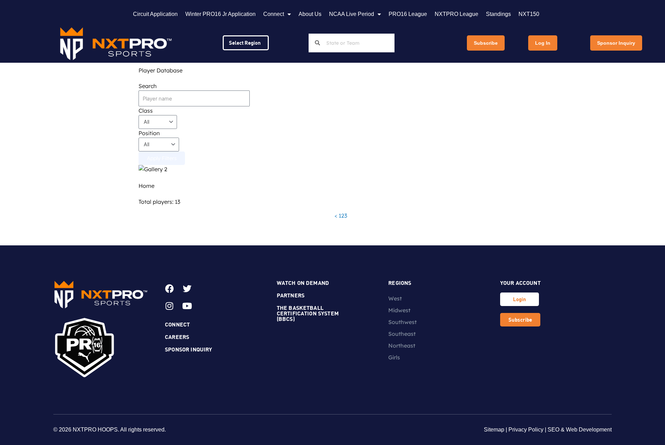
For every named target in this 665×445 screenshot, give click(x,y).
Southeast (402, 333)
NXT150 (528, 14)
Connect (273, 14)
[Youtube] (187, 306)
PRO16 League (408, 14)
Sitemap (494, 430)
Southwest (402, 322)
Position (149, 133)
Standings (498, 14)
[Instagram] (169, 306)
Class (146, 110)
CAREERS (177, 336)
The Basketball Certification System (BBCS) (308, 313)
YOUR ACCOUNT (520, 282)
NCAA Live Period (351, 14)
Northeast (401, 345)
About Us (310, 14)
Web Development (589, 430)
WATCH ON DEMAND (303, 282)
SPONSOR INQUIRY (188, 349)
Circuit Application (155, 14)
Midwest (399, 310)
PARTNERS (290, 295)
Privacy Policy (525, 430)
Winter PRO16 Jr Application (220, 14)
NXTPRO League (456, 14)
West (395, 298)
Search (148, 85)
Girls (394, 357)
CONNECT (177, 324)
